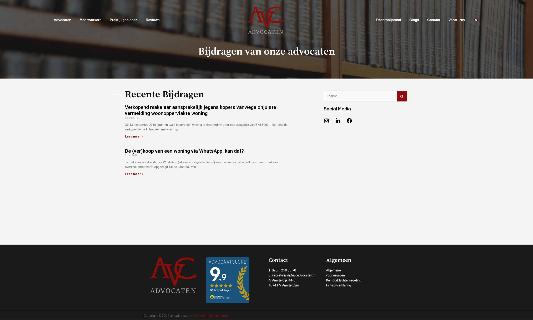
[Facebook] (349, 120)
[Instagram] (326, 120)
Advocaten (62, 20)
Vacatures (456, 20)
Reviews (152, 20)
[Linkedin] (338, 120)
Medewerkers (90, 20)
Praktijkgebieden (123, 20)
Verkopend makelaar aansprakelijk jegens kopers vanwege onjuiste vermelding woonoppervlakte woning (200, 110)
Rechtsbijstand (388, 20)
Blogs (414, 20)
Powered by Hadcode (212, 316)
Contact (433, 20)
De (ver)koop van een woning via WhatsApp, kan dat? (184, 151)
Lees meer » (134, 136)
